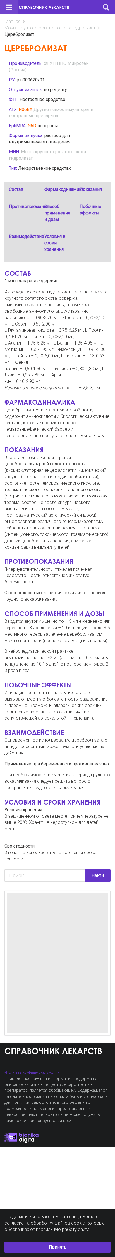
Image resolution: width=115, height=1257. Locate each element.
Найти (98, 875)
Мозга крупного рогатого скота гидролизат (49, 27)
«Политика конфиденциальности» (31, 1072)
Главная (12, 21)
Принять (57, 1247)
